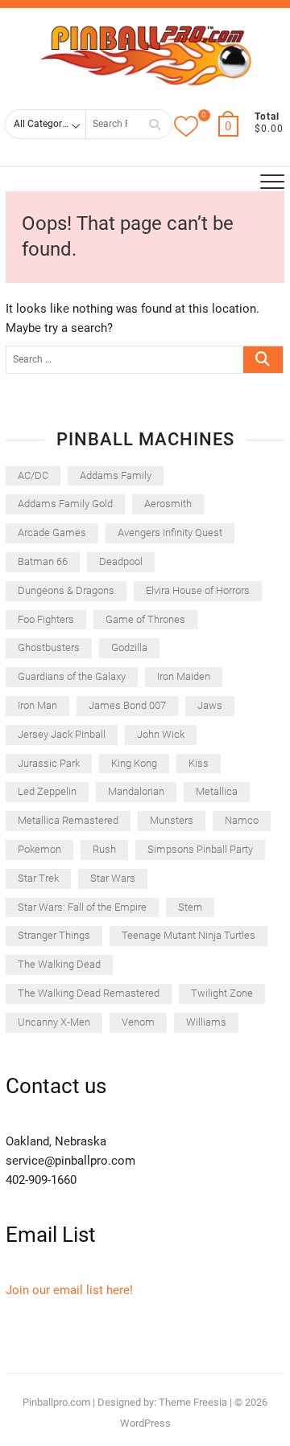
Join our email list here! (69, 1290)
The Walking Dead (59, 964)
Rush (104, 849)
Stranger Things (54, 935)
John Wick (160, 734)
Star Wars (112, 878)
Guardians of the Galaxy (72, 676)
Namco (242, 820)
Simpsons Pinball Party (200, 849)
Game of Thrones (145, 619)
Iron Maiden (183, 676)
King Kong (134, 763)
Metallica (217, 791)
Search (155, 124)
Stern (190, 907)
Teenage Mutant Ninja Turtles (188, 935)
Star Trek (38, 878)
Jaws (209, 705)
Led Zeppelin (47, 791)
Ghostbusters (49, 647)
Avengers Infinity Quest (170, 532)
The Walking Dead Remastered (89, 993)
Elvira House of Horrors (198, 590)
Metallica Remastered (68, 820)
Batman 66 (43, 561)
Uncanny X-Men (54, 1022)
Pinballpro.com (56, 1402)
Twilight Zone (222, 993)
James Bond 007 (127, 705)
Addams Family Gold (65, 504)
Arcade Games (52, 532)
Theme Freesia (193, 1402)
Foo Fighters (46, 619)
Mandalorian (136, 791)
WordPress (145, 1423)
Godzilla (129, 647)
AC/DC (33, 475)
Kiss (198, 763)
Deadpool (121, 561)
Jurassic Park (49, 763)
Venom (138, 1022)
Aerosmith (168, 504)
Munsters (171, 820)
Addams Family (115, 475)
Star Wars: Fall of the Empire (82, 907)
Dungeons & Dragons (66, 590)
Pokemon (39, 849)
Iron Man (37, 705)
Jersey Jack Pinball (62, 734)
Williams (206, 1022)
